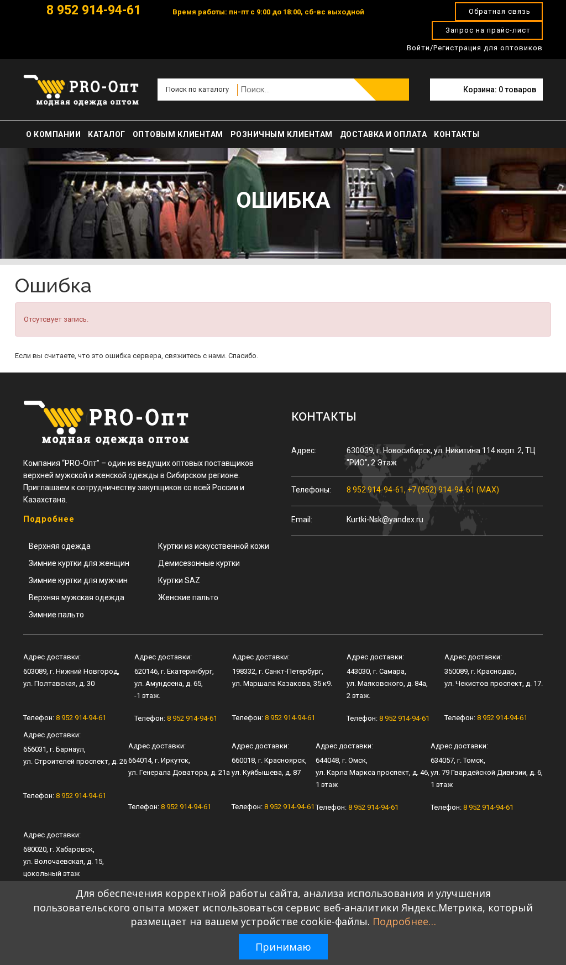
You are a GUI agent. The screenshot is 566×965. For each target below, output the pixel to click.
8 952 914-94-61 (92, 10)
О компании (53, 134)
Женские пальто (188, 597)
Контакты (456, 134)
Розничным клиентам (281, 134)
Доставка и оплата (383, 134)
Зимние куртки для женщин (79, 563)
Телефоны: (311, 489)
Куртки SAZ (179, 580)
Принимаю (283, 946)
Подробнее (49, 519)
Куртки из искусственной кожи (213, 546)
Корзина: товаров (499, 89)
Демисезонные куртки (199, 563)
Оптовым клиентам (178, 134)
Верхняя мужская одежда (76, 597)
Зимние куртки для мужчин (78, 580)
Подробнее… (404, 921)
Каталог (106, 134)
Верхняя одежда (60, 546)
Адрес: (303, 450)
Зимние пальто (56, 614)
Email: (301, 519)
